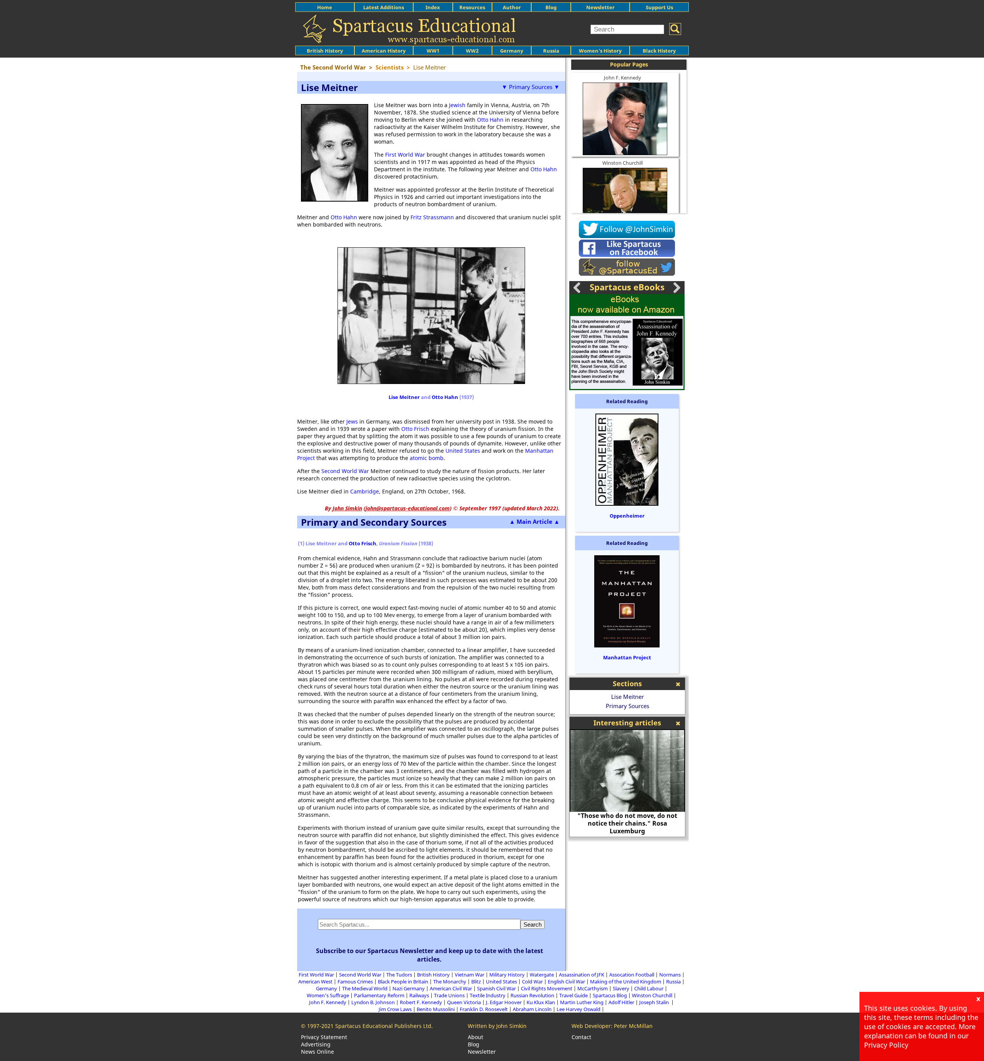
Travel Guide (573, 995)
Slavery (621, 988)
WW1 (433, 50)
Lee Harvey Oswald (578, 1009)
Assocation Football (631, 974)
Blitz (476, 981)
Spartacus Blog (610, 995)
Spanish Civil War (496, 988)
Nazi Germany (408, 988)
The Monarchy (449, 981)
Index (433, 7)
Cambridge (364, 491)
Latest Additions (383, 7)
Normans (670, 974)
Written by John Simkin (497, 1026)
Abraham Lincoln (532, 1009)
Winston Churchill (622, 162)
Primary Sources (627, 706)
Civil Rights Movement (546, 988)
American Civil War (451, 988)
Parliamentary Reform (379, 995)
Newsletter (600, 7)
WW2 (472, 50)
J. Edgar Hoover (504, 1002)
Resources (472, 7)
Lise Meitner (404, 397)
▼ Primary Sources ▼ (531, 87)
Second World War (345, 471)
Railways (419, 995)
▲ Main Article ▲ (534, 521)
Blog (551, 7)
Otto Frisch (415, 428)
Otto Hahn (490, 119)
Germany (511, 50)
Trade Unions (449, 995)
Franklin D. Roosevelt (484, 1009)
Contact (581, 1037)
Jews (352, 421)
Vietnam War (469, 974)
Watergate (542, 974)
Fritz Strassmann (432, 217)
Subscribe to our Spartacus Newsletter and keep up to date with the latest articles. (429, 955)
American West (315, 981)
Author (512, 7)
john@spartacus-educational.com (408, 508)
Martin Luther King (581, 1002)
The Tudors (399, 974)
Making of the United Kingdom (625, 981)
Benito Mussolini (436, 1009)
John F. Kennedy (622, 77)
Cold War (532, 981)
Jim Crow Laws (395, 1009)
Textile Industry (487, 995)
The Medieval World (364, 988)
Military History (507, 974)
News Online (317, 1051)
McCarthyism (592, 988)
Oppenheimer (627, 515)
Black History (659, 50)
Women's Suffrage (328, 995)
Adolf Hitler (621, 1002)
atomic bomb (427, 458)
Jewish (457, 105)
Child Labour (648, 988)
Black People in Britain (403, 981)
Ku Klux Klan (541, 1002)
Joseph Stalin (654, 1002)
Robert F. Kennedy (421, 1002)
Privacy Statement (324, 1037)
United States (462, 450)
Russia (551, 50)
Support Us (659, 7)
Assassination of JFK (581, 974)
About (475, 1037)
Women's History (600, 50)
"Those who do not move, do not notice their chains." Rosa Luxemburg (627, 823)
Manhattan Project (627, 657)
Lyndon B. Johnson (373, 1002)
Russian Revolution (532, 995)
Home (324, 7)
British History (433, 974)
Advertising (316, 1044)
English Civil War (566, 981)
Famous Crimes (355, 981)
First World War (405, 154)
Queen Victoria (464, 1002)
